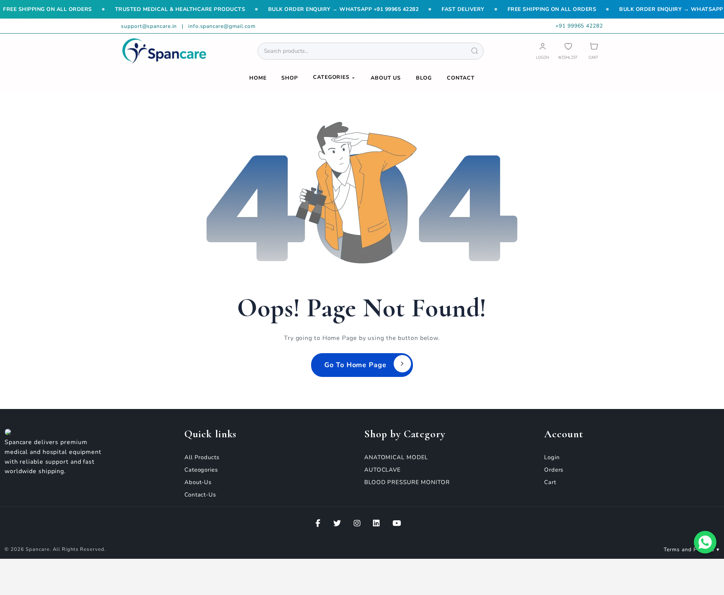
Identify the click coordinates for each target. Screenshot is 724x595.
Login (552, 457)
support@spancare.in (150, 26)
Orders (553, 470)
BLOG (424, 77)
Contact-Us (200, 494)
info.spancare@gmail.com (222, 26)
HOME (258, 77)
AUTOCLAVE (382, 470)
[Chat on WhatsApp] (705, 542)
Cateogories (201, 470)
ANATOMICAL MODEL (396, 457)
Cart (550, 482)
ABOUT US (386, 77)
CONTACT (461, 77)
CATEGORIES (334, 77)
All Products (201, 457)
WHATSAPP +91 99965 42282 (379, 9)
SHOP (289, 77)
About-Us (198, 482)
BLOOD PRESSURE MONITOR (407, 482)
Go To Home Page (355, 364)
